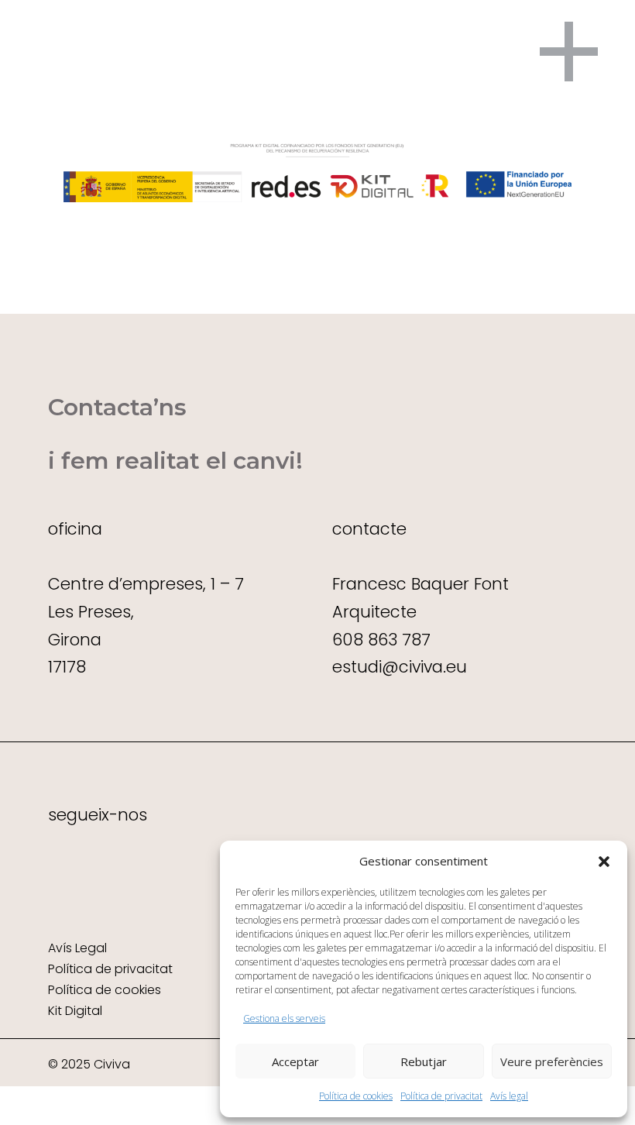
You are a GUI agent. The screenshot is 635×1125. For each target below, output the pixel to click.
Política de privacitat (441, 1096)
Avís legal (509, 1096)
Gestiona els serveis (284, 1018)
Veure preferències (551, 1061)
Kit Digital (75, 1011)
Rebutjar (423, 1061)
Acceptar (295, 1061)
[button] (604, 861)
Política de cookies (356, 1096)
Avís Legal (77, 948)
